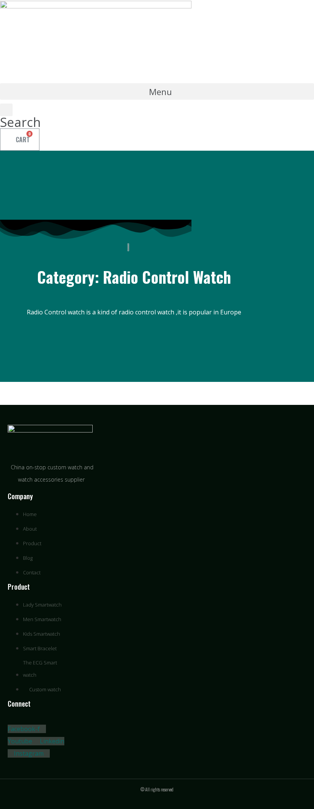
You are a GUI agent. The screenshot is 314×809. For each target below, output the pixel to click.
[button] (157, 91)
